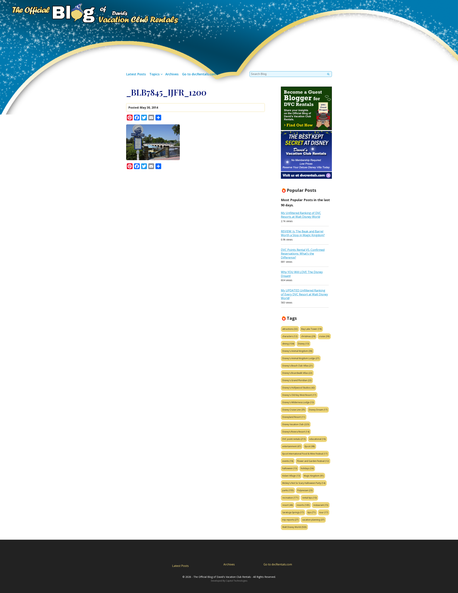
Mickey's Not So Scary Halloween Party (303, 483)
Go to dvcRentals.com (199, 74)
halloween (289, 468)
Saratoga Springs (293, 512)
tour (323, 512)
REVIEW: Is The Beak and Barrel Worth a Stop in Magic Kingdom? (303, 233)
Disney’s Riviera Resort (295, 431)
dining (288, 343)
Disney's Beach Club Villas (297, 365)
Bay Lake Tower (311, 328)
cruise (324, 336)
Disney (303, 343)
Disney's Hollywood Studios (298, 387)
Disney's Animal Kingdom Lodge (300, 358)
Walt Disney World (294, 527)
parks (288, 490)
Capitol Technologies (236, 580)
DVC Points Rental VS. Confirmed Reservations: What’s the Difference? (303, 253)
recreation (290, 497)
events (287, 461)
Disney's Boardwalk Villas (297, 373)
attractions (290, 328)
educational (317, 439)
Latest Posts (136, 74)
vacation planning (313, 519)
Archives (172, 74)
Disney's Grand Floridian (296, 380)
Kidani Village (291, 475)
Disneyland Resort (293, 417)
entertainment (291, 446)
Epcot (310, 446)
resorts (303, 505)
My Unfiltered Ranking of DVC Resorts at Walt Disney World (301, 215)
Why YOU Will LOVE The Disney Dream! (302, 274)
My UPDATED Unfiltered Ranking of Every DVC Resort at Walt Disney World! (304, 294)
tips (312, 512)
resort (287, 505)
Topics (154, 74)
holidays (307, 468)
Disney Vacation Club (295, 424)
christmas (308, 336)
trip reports (290, 519)
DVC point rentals (294, 439)
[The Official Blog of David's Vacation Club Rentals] (89, 12)
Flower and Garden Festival (313, 461)
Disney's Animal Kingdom (297, 351)
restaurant (320, 505)
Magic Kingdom (314, 475)
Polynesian (305, 490)
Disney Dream (318, 409)
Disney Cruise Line (293, 409)
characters (289, 336)
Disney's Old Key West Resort (299, 395)
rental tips (309, 497)
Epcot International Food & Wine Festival (304, 453)
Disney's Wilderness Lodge (298, 402)
